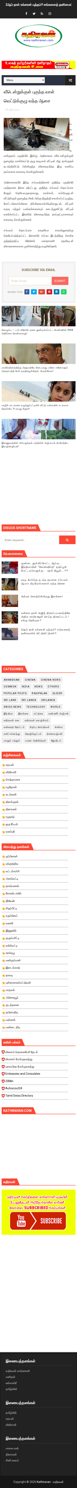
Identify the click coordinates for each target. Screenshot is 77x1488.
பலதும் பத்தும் (12, 740)
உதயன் (10, 1418)
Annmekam (12, 679)
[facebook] (26, 13)
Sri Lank (10, 700)
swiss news (12, 706)
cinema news (51, 679)
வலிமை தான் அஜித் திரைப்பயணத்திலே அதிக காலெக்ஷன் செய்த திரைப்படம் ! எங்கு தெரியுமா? (46, 616)
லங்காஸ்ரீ (11, 1383)
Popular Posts (15, 693)
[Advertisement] (39, 491)
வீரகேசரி (11, 1424)
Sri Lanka (29, 700)
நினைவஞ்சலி (54, 733)
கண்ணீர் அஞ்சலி (58, 713)
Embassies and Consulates (22, 1073)
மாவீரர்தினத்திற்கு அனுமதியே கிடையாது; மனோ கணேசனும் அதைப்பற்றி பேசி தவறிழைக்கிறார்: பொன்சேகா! (35, 369)
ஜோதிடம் (56, 740)
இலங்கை (15, 109)
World (56, 706)
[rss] (42, 13)
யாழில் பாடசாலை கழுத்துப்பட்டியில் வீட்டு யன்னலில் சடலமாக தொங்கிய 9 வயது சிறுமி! (35, 407)
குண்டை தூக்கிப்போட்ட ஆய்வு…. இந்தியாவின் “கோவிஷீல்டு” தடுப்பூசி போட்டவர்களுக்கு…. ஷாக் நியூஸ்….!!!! (44, 567)
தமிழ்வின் (11, 1389)
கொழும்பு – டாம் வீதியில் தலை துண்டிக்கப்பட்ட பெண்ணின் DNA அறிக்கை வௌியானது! (37, 332)
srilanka (48, 700)
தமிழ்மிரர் (11, 1412)
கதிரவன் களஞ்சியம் (37, 720)
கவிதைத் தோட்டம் (14, 727)
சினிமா (59, 727)
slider (57, 693)
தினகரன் (11, 1454)
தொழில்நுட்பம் (33, 733)
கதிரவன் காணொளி (18, 1371)
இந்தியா (8, 713)
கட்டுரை (38, 713)
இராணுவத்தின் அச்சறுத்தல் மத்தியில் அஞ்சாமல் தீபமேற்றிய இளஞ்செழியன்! (35, 445)
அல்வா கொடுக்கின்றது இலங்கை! (42, 596)
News (38, 686)
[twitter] (34, 13)
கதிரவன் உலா (12, 720)
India (26, 686)
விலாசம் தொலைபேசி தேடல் (21, 1052)
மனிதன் (10, 1376)
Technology (35, 706)
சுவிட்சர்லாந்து (12, 733)
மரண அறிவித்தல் (35, 740)
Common (10, 686)
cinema (30, 679)
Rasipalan (39, 693)
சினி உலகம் (12, 1460)
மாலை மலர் (12, 1448)
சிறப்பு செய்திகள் (40, 727)
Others (53, 686)
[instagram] (50, 13)
